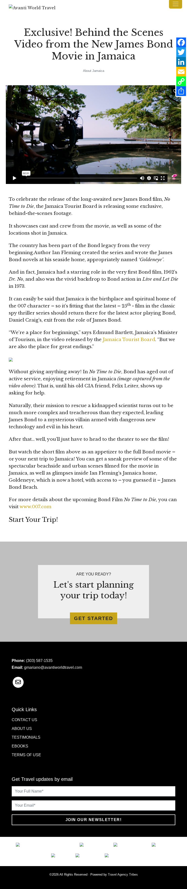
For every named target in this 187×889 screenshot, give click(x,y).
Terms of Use (26, 755)
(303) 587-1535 (39, 661)
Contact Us (24, 720)
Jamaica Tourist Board (129, 339)
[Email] (181, 71)
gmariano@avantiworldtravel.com (53, 667)
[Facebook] (181, 42)
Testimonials (26, 737)
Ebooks (20, 746)
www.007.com (35, 506)
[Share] (181, 91)
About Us (22, 728)
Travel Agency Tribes (123, 874)
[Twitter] (181, 52)
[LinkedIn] (181, 62)
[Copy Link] (181, 81)
